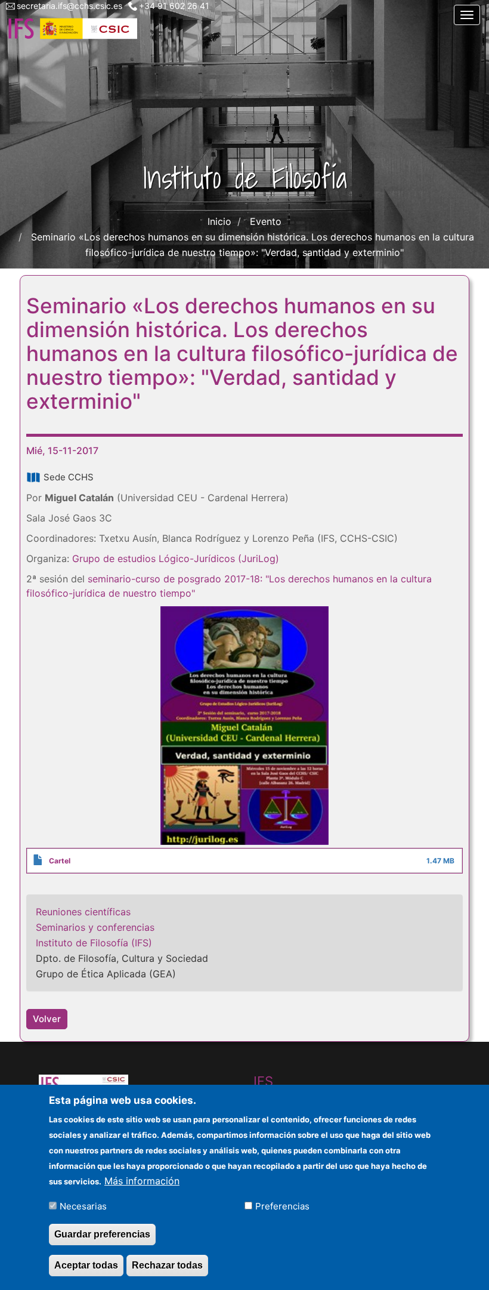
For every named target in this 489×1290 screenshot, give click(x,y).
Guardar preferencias (102, 1234)
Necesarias (83, 1206)
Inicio (219, 221)
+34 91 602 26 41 (174, 6)
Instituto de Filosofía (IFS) (94, 943)
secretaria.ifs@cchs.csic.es (69, 6)
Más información (141, 1181)
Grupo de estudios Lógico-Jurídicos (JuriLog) (175, 558)
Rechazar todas (167, 1265)
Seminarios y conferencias (95, 927)
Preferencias (282, 1206)
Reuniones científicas (83, 912)
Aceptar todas (86, 1265)
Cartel (59, 860)
